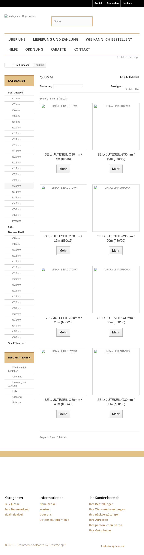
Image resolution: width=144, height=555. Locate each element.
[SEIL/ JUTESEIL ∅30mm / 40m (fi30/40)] (63, 371)
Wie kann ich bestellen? (109, 39)
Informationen (19, 357)
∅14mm (16, 139)
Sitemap (133, 57)
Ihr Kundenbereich (104, 497)
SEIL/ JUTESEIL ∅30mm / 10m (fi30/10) (116, 157)
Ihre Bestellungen (101, 504)
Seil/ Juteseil (15, 92)
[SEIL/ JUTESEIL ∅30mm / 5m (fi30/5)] (63, 126)
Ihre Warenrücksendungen (107, 509)
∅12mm (16, 133)
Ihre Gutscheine (100, 530)
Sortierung (46, 86)
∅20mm (16, 156)
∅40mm (16, 203)
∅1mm (15, 98)
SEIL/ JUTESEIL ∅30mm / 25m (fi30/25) (63, 320)
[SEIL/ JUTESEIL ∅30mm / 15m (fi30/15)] (63, 208)
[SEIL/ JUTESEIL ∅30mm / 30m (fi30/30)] (116, 289)
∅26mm (16, 174)
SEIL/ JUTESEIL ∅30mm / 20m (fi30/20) (116, 238)
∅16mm (16, 145)
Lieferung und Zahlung (55, 39)
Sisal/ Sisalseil (16, 343)
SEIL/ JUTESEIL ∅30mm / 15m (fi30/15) (63, 238)
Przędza (16, 220)
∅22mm (16, 162)
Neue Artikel (48, 504)
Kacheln (129, 89)
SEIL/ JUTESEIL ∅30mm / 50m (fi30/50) (116, 402)
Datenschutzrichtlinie (54, 520)
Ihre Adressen (98, 520)
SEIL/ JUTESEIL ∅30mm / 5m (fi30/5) (63, 157)
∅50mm (16, 209)
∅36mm (16, 197)
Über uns (17, 39)
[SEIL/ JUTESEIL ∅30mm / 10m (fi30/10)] (116, 126)
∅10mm (16, 127)
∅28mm (16, 180)
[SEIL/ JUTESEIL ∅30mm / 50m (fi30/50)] (116, 371)
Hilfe (13, 49)
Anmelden (113, 3)
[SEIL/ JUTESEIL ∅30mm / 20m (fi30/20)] (116, 208)
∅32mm (16, 191)
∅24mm (16, 168)
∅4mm (15, 110)
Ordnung (34, 49)
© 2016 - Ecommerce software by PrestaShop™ (35, 545)
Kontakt (98, 3)
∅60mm (16, 215)
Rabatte (58, 49)
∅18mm (16, 151)
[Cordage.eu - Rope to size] (25, 23)
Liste (137, 89)
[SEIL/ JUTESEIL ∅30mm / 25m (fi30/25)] (63, 289)
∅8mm (15, 121)
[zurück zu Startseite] (8, 65)
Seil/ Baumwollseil (16, 229)
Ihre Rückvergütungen (104, 514)
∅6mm (15, 116)
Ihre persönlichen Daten (105, 525)
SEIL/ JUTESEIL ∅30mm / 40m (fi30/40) (63, 402)
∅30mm (16, 185)
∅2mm (15, 104)
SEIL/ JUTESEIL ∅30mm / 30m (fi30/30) (116, 320)
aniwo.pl (120, 546)
